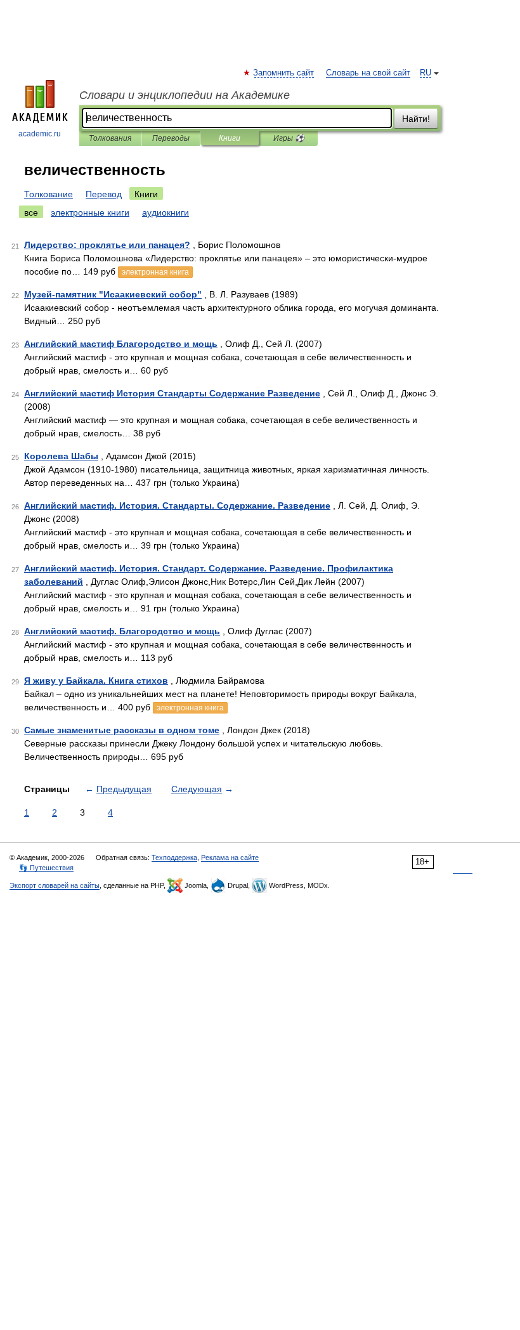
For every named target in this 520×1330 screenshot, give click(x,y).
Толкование (48, 194)
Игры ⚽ (288, 138)
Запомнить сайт (284, 72)
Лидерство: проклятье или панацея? (107, 245)
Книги (229, 138)
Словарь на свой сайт (368, 72)
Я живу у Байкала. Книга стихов (96, 680)
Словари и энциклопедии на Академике (184, 95)
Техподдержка (174, 857)
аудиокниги (165, 212)
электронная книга (155, 272)
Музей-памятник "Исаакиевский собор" (113, 294)
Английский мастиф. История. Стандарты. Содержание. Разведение (177, 505)
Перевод (104, 194)
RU (425, 72)
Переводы (171, 138)
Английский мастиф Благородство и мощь (121, 344)
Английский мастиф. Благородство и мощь (122, 631)
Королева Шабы (61, 456)
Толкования (110, 138)
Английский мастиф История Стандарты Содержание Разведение (172, 393)
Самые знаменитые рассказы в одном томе (121, 730)
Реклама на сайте (230, 857)
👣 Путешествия (46, 867)
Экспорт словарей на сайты (55, 885)
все (31, 212)
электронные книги (90, 212)
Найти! (416, 119)
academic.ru (39, 133)
